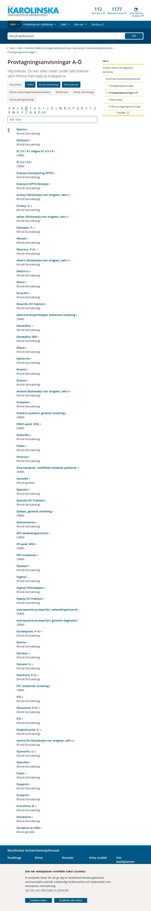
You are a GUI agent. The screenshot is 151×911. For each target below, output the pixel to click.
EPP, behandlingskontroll (32, 533)
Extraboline (24, 817)
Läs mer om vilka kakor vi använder (47, 890)
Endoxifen (23, 435)
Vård (20, 48)
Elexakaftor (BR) (27, 336)
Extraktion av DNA (28, 828)
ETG (19, 697)
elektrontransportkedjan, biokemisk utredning (46, 315)
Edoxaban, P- (25, 227)
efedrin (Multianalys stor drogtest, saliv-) (42, 260)
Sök (134, 35)
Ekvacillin (22, 293)
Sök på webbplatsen (21, 36)
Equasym (22, 566)
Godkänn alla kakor (70, 900)
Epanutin (22, 489)
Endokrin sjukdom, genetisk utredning (41, 413)
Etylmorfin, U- (25, 751)
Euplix (20, 773)
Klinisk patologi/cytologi (21, 99)
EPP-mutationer (26, 555)
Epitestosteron (26, 522)
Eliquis (21, 347)
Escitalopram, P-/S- (28, 631)
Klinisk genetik (71, 84)
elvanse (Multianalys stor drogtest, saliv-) (43, 391)
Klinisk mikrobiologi (84, 92)
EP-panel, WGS (26, 544)
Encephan (23, 402)
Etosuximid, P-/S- (27, 708)
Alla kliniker (15, 84)
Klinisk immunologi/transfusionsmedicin (30, 92)
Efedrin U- (23, 271)
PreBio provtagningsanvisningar (125, 106)
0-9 (44, 112)
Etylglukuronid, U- (28, 729)
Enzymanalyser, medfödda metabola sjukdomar (47, 467)
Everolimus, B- (26, 806)
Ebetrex (21, 129)
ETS (19, 718)
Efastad (21, 238)
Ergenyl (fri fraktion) (29, 598)
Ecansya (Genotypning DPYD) (35, 173)
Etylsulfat (22, 762)
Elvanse (21, 369)
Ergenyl (21, 577)
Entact (20, 446)
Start (12, 48)
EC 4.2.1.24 (23, 162)
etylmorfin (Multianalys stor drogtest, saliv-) (45, 740)
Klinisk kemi (62, 92)
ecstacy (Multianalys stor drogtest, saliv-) (43, 195)
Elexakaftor (24, 326)
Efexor (21, 282)
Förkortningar (116, 99)
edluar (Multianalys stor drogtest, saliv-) (42, 216)
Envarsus (22, 457)
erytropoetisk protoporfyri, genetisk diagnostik (46, 620)
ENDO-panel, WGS (28, 424)
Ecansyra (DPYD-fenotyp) (32, 184)
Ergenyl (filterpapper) (30, 587)
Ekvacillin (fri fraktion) (31, 304)
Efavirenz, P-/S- (26, 249)
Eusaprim (22, 784)
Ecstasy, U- (23, 206)
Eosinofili (22, 478)
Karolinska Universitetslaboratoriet (92, 48)
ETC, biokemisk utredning (33, 686)
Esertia (21, 642)
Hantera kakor (38, 900)
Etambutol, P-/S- (27, 675)
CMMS (30, 84)
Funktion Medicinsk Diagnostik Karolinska (48, 48)
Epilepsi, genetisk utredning (34, 511)
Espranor (22, 653)
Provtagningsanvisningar (21, 52)
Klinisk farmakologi (48, 84)
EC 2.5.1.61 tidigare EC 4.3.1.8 (35, 151)
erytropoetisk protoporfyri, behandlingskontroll (47, 609)
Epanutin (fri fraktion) (30, 500)
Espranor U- (24, 664)
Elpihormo (23, 358)
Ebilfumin (23, 140)
